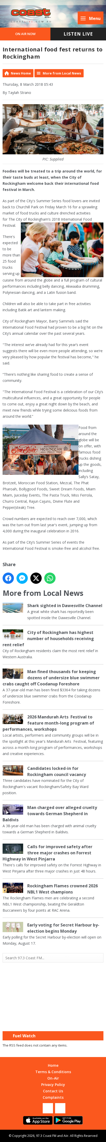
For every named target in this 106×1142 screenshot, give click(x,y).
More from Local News (62, 73)
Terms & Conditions (53, 1071)
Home (53, 1065)
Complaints (53, 1097)
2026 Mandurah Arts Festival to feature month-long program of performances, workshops (48, 723)
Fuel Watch (24, 1036)
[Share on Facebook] (8, 578)
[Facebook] (48, 1108)
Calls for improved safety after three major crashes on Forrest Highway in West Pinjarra (47, 853)
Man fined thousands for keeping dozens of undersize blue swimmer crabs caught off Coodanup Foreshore (51, 678)
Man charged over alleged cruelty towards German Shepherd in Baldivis (50, 814)
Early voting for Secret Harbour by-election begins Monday (63, 928)
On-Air (53, 1078)
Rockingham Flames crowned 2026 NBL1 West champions (62, 889)
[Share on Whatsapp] (50, 578)
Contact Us (53, 1091)
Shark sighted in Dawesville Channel (64, 605)
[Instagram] (60, 1108)
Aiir (66, 1136)
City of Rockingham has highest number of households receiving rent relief (48, 639)
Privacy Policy (53, 1084)
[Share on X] (36, 578)
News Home (21, 73)
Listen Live (78, 34)
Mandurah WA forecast (53, 1021)
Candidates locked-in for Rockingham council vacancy (56, 771)
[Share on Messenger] (22, 578)
